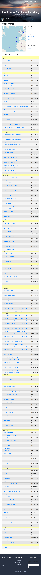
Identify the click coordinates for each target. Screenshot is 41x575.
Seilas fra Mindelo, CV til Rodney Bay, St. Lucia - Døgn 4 (15, 344)
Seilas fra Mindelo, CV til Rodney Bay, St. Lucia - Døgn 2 (15, 349)
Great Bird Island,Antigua (9, 228)
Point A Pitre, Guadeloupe (9, 256)
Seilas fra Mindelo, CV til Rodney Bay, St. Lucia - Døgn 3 (15, 346)
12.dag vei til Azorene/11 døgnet (10, 173)
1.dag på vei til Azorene (8, 203)
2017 (4, 286)
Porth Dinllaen (7, 486)
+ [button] (3, 27)
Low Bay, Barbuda (7, 208)
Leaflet (16, 51)
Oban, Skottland (7, 512)
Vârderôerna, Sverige (8, 63)
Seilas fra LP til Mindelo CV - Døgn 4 (11, 362)
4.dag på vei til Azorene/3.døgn (10, 195)
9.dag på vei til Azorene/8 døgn (10, 182)
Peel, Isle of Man (7, 496)
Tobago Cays (6, 281)
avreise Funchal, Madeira (9, 425)
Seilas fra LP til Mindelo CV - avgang (11, 372)
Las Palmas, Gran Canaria (9, 376)
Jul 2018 (6, 58)
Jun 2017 (6, 527)
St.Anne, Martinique (8, 271)
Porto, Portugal (7, 456)
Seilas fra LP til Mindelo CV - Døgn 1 (11, 370)
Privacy (16, 571)
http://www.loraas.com (32, 50)
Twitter (18, 562)
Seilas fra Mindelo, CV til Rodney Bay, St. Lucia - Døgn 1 (15, 352)
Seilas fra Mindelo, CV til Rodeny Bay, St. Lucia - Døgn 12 (15, 323)
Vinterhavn (6, 547)
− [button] (3, 28)
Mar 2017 (6, 545)
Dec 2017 (6, 288)
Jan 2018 (6, 263)
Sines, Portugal (7, 448)
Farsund (5, 532)
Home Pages (4, 560)
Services (3, 565)
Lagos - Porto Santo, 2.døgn (10, 437)
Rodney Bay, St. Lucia (8, 273)
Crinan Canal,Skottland (8, 509)
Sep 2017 (6, 384)
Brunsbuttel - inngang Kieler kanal (11, 98)
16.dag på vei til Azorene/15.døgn (11, 162)
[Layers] (24, 27)
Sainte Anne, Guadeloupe (9, 249)
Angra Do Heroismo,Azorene (10, 149)
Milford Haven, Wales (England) (10, 483)
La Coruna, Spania (7, 473)
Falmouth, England (7, 122)
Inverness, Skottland (8, 520)
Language (24, 571)
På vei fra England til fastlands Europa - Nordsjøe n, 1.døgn (16, 106)
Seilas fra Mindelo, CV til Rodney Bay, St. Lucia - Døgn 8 (15, 333)
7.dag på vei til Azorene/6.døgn (10, 187)
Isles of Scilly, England (8, 481)
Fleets (28, 1)
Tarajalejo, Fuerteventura (9, 389)
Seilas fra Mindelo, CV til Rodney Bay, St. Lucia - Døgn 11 (15, 326)
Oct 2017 (6, 374)
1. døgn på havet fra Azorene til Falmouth (12, 147)
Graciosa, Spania (7, 420)
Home (26, 1)
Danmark (6, 91)
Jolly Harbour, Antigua (8, 219)
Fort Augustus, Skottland (9, 514)
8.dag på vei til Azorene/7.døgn (10, 185)
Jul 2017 (6, 468)
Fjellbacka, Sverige (8, 65)
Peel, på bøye (7, 494)
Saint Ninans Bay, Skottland (9, 504)
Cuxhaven (6, 101)
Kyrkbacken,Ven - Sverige (9, 83)
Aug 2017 (6, 430)
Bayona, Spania (7, 458)
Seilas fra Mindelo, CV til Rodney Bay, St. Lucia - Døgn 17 (15, 308)
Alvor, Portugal (7, 443)
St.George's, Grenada (8, 290)
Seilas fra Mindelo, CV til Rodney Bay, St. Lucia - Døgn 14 (15, 318)
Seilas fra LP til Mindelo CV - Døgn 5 (11, 359)
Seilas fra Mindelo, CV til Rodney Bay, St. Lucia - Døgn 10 (15, 328)
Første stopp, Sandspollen (9, 542)
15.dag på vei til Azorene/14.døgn (11, 165)
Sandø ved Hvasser (8, 540)
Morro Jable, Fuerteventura (9, 386)
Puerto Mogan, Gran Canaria (10, 382)
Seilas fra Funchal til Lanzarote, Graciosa (12, 422)
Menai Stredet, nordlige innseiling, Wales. (12, 491)
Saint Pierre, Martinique (8, 261)
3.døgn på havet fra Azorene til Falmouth (12, 139)
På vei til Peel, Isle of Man (9, 499)
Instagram (19, 560)
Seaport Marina (7, 517)
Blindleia (5, 535)
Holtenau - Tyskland (8, 96)
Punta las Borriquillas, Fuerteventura (11, 394)
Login (37, 1)
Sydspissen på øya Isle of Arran (10, 501)
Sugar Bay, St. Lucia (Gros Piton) (10, 276)
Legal (20, 571)
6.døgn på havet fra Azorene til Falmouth (12, 129)
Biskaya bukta (7, 478)
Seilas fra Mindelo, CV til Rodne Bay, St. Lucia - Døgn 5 (15, 341)
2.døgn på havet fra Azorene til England (12, 142)
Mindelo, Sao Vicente (8, 354)
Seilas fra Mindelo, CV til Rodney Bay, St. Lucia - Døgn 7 (15, 336)
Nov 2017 (6, 313)
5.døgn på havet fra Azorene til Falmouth (12, 134)
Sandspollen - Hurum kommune (10, 60)
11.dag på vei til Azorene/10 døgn (10, 177)
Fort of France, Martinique (9, 295)
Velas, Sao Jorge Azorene (9, 152)
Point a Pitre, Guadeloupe (9, 244)
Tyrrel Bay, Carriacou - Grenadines (11, 293)
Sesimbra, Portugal (8, 450)
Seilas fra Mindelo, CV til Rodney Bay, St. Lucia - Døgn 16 (15, 311)
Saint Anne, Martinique (8, 303)
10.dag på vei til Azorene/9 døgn (10, 180)
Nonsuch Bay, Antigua (8, 226)
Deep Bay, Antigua (7, 216)
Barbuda (5, 213)
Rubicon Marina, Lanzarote (9, 404)
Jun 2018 (6, 73)
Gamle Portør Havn (8, 537)
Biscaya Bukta (7, 476)
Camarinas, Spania (7, 470)
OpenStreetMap (20, 51)
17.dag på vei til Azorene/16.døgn (10, 160)
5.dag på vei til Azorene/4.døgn (10, 193)
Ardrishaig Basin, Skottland (9, 507)
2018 (4, 56)
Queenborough (7, 109)
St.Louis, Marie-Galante (8, 253)
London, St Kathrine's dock (9, 111)
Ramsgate (6, 116)
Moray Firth (6, 525)
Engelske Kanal (7, 119)
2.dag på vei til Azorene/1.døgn (10, 200)
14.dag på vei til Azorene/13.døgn (11, 167)
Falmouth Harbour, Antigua (9, 206)
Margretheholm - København (9, 85)
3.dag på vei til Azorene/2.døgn (10, 198)
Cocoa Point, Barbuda (8, 211)
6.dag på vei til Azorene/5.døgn (10, 190)
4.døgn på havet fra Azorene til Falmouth (12, 136)
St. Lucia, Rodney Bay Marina (10, 305)
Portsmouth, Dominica (8, 258)
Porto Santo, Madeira (8, 432)
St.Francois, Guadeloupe (9, 246)
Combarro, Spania (7, 461)
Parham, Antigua (7, 231)
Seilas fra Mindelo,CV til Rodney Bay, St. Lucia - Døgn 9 (15, 331)
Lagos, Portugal (7, 445)
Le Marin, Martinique (8, 268)
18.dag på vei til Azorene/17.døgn (10, 157)
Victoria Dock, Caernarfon (9, 488)
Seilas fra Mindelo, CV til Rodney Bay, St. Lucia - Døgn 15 (15, 315)
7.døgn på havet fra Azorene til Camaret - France (14, 127)
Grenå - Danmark (7, 78)
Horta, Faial (6, 154)
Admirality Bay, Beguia (8, 278)
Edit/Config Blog (33, 1)
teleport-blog (6, 1)
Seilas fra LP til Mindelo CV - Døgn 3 (11, 364)
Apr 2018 (6, 175)
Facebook (19, 564)
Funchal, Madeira (7, 428)
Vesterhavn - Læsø (8, 70)
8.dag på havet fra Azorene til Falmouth (12, 124)
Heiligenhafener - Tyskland (9, 93)
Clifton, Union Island (8, 284)
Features (3, 563)
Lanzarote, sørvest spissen (9, 407)
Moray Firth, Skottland (8, 522)
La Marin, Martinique (8, 300)
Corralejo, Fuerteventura (9, 402)
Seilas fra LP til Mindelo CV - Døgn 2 (11, 367)
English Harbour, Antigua (9, 236)
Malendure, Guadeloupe (9, 241)
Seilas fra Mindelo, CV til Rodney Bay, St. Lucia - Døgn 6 (15, 339)
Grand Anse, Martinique (9, 265)
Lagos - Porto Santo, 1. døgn (10, 440)
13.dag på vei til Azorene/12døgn (10, 170)
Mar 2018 (6, 221)
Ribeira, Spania (7, 463)
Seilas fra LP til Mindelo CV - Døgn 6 (11, 357)
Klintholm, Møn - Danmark (9, 88)
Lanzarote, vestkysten (8, 409)
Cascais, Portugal (7, 453)
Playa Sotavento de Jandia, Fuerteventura (12, 391)
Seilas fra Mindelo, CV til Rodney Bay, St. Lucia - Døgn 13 (15, 320)
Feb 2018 (6, 251)
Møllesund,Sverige (7, 68)
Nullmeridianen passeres (9, 529)
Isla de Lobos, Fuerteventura (9, 399)
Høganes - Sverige (8, 80)
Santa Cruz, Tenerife (8, 379)
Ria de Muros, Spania (8, 466)
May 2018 (6, 132)
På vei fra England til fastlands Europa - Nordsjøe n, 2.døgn (16, 103)
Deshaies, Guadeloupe (8, 238)
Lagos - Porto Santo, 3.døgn (10, 435)
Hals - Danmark (7, 75)
